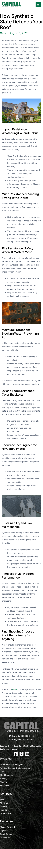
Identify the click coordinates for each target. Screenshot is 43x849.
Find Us (3, 810)
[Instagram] (21, 754)
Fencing (3, 778)
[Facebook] (15, 754)
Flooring (3, 782)
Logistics (4, 830)
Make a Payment (7, 827)
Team (2, 799)
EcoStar (15, 689)
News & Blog (5, 813)
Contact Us (5, 837)
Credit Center (6, 834)
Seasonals (4, 785)
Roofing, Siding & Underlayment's (15, 768)
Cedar (4, 33)
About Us (4, 803)
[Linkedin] (27, 754)
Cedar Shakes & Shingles (11, 764)
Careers (3, 806)
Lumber (3, 771)
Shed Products (6, 775)
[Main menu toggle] (38, 4)
